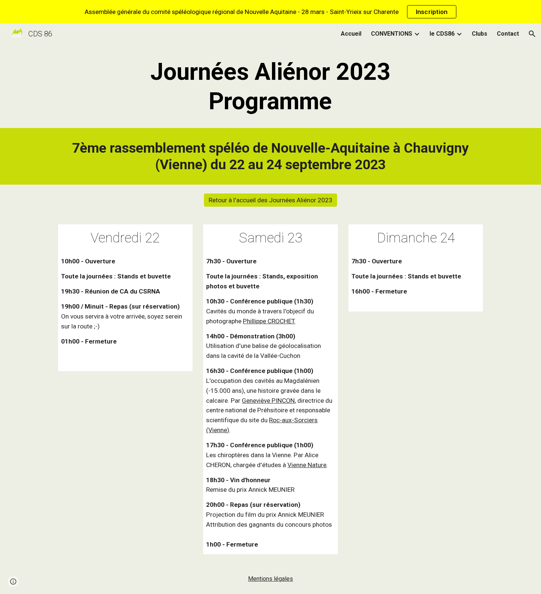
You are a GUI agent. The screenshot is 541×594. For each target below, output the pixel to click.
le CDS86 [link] (442, 33)
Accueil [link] (351, 33)
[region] (270, 12)
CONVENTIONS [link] (391, 33)
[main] (270, 86)
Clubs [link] (479, 33)
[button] (532, 34)
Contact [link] (508, 33)
